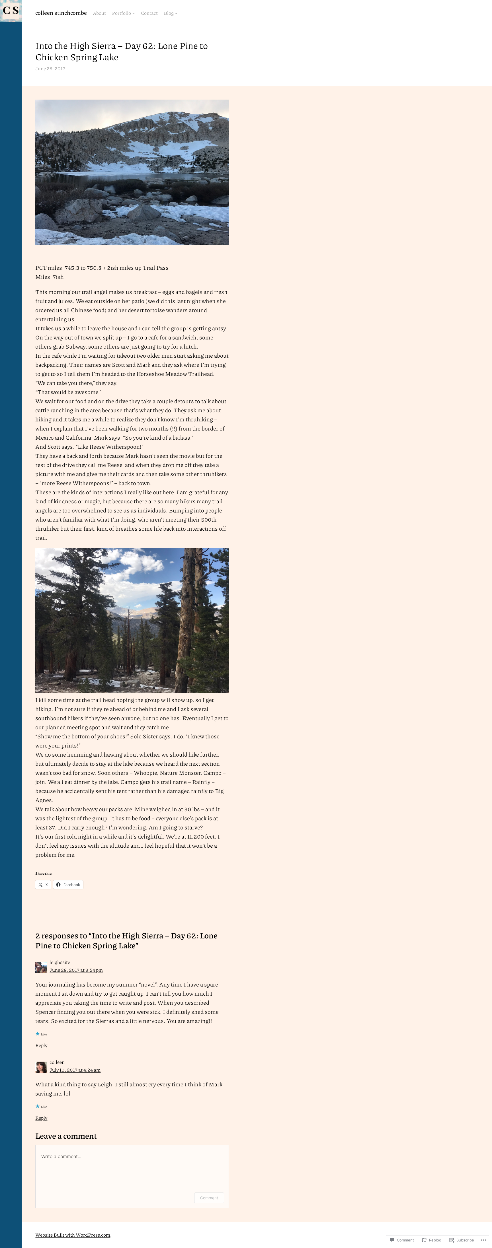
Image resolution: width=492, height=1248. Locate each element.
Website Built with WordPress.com (72, 1234)
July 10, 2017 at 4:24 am (75, 1069)
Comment (209, 1197)
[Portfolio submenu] (133, 13)
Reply (41, 1045)
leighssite (60, 962)
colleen (57, 1061)
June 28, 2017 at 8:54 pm (76, 969)
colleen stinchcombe (61, 13)
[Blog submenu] (176, 13)
